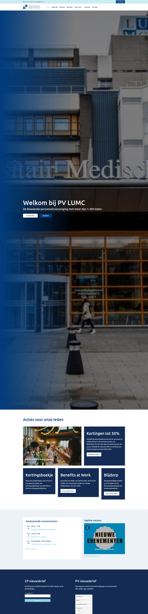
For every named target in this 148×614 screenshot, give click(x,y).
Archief (95, 7)
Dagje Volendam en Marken (43, 529)
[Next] (124, 538)
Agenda (54, 7)
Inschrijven (37, 600)
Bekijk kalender (31, 549)
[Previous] (85, 538)
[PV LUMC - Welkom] (31, 7)
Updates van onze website (104, 549)
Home (47, 7)
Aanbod (70, 7)
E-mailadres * (29, 593)
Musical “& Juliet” (39, 537)
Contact (87, 7)
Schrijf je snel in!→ (31, 462)
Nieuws (62, 7)
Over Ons (77, 7)
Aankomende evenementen (39, 459)
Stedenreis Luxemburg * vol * (44, 544)
